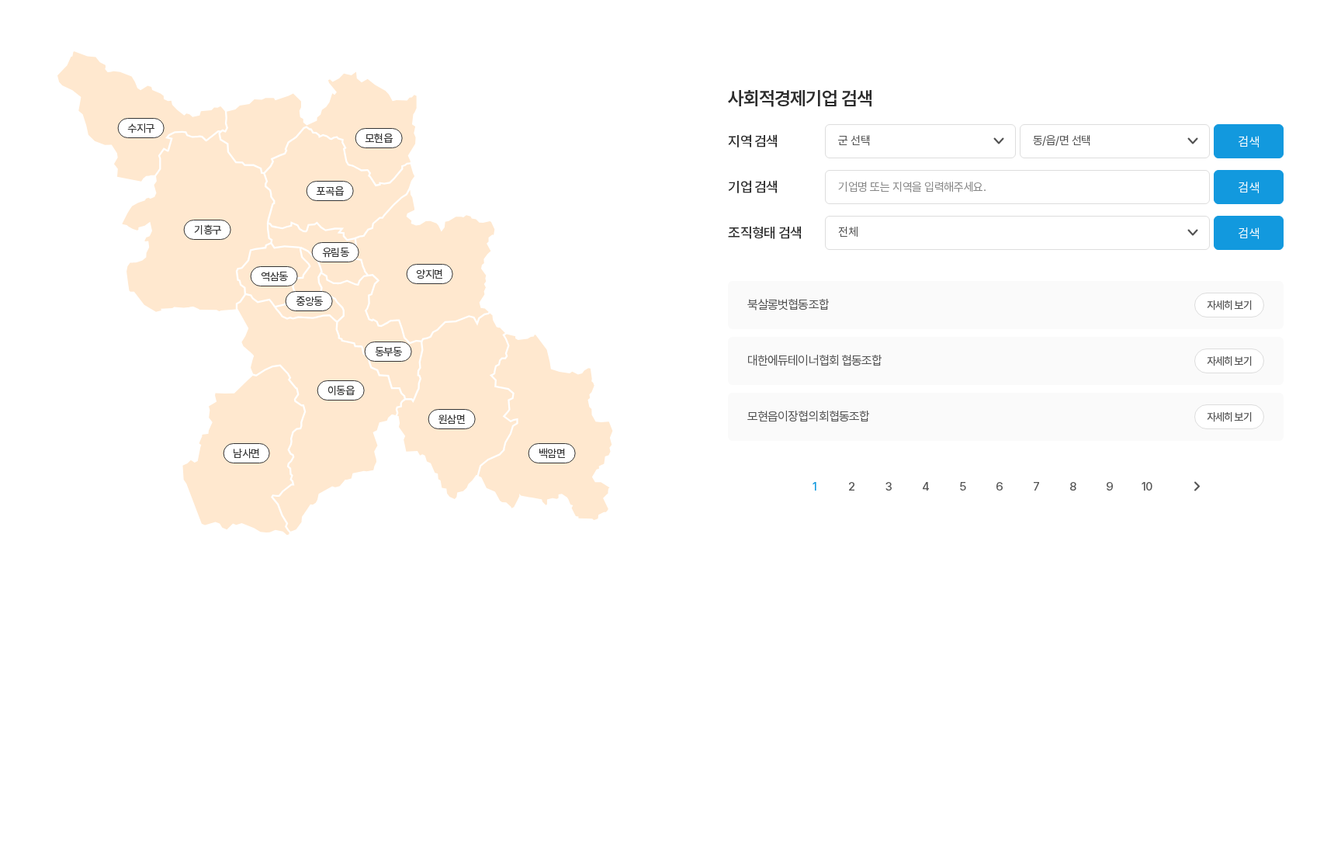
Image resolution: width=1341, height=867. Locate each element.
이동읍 (341, 390)
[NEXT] (1196, 486)
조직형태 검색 (765, 232)
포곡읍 (329, 191)
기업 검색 (753, 187)
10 (1147, 487)
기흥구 (207, 230)
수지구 (140, 128)
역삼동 (274, 276)
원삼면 (452, 419)
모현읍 (378, 138)
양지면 (429, 274)
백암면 (552, 453)
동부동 (388, 351)
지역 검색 (753, 141)
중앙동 (309, 301)
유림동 (335, 252)
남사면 (246, 453)
